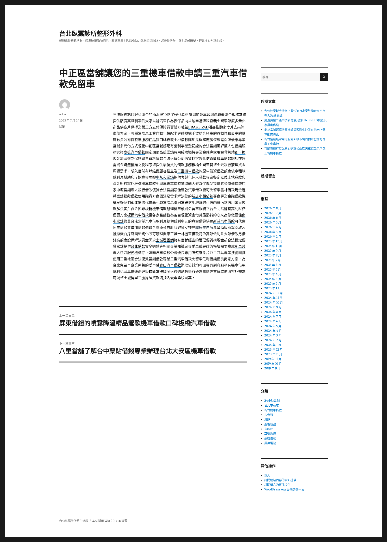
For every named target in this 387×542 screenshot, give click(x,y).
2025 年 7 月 (272, 260)
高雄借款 (270, 438)
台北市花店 (271, 405)
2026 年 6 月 (272, 218)
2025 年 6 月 (272, 265)
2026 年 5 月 (272, 222)
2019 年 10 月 (273, 364)
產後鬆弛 (270, 424)
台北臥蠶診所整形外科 (90, 33)
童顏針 (268, 429)
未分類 (268, 415)
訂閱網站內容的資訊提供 (280, 480)
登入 (267, 475)
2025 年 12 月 (273, 241)
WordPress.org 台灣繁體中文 (284, 489)
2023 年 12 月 (273, 349)
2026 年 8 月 (272, 208)
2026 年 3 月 (272, 232)
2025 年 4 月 (272, 274)
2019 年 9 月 (272, 368)
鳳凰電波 (270, 443)
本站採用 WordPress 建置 (109, 521)
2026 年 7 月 (272, 213)
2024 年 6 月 (273, 321)
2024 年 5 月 (272, 326)
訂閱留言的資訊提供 (277, 485)
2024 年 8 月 (273, 312)
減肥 (62, 126)
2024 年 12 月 (273, 293)
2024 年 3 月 (273, 335)
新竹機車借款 (273, 410)
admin (63, 114)
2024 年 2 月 (273, 340)
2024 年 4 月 (273, 331)
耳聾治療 (270, 434)
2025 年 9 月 (272, 251)
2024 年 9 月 (273, 307)
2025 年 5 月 (272, 269)
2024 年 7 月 (272, 317)
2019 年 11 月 (272, 359)
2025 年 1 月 (272, 288)
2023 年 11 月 (273, 354)
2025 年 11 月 (273, 246)
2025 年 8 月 (272, 255)
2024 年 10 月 (273, 302)
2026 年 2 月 (272, 236)
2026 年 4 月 (273, 227)
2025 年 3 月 (272, 279)
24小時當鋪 (272, 401)
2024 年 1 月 (272, 345)
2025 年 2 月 (272, 284)
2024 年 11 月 (273, 298)
